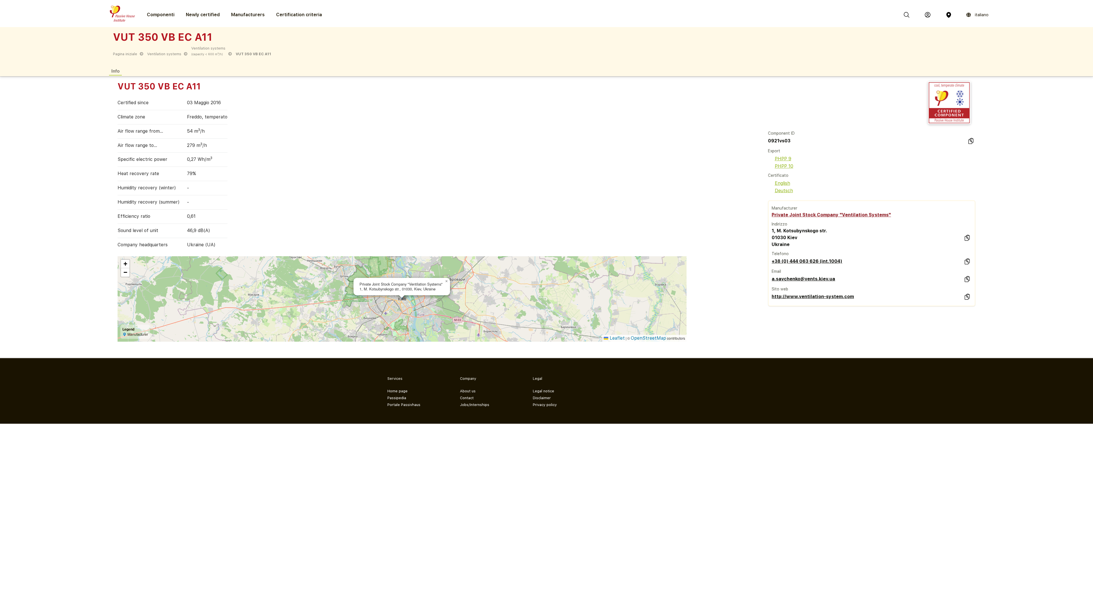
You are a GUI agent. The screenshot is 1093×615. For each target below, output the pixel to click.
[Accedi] (927, 14)
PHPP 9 (783, 158)
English (782, 183)
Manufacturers (248, 14)
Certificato (778, 175)
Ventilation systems (164, 54)
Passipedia (396, 398)
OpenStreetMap (648, 338)
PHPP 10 (784, 166)
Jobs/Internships (474, 405)
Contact (467, 398)
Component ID (781, 133)
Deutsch (784, 190)
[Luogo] (948, 14)
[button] (446, 281)
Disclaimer (542, 398)
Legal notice (543, 391)
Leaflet (616, 338)
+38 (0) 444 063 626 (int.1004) (807, 261)
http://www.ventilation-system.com (813, 296)
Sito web (780, 289)
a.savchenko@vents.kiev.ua (803, 279)
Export (774, 151)
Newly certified (203, 14)
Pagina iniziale (125, 54)
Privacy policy (545, 405)
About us (468, 391)
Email (776, 271)
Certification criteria (299, 14)
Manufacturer (784, 208)
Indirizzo (779, 224)
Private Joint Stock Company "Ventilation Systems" (831, 215)
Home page (397, 391)
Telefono (780, 253)
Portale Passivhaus (403, 405)
